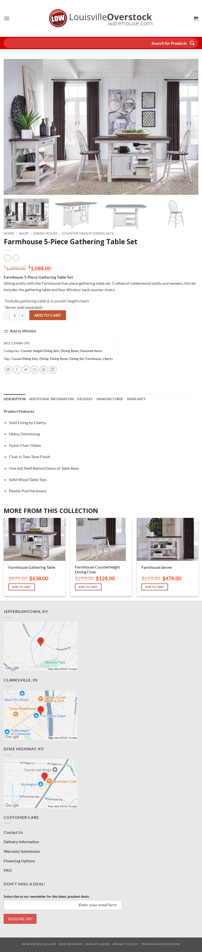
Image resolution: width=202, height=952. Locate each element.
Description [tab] (15, 399)
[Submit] (192, 43)
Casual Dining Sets (25, 359)
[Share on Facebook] (17, 370)
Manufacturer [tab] (110, 399)
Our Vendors (70, 944)
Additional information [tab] (51, 399)
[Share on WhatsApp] (8, 370)
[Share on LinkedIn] (53, 370)
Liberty (108, 359)
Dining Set (76, 359)
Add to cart (47, 315)
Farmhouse (93, 359)
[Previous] (13, 127)
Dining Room (45, 233)
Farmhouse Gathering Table (31, 567)
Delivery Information (21, 841)
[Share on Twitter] (26, 370)
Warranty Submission (22, 851)
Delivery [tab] (85, 399)
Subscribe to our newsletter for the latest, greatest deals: (47, 896)
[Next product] (7, 258)
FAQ (8, 870)
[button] (7, 18)
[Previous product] (16, 258)
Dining (44, 359)
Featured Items (91, 351)
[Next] (188, 127)
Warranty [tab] (136, 399)
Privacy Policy (125, 944)
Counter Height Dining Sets (87, 233)
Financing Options (19, 860)
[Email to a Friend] (35, 370)
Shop (23, 233)
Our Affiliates (97, 944)
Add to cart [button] (21, 586)
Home (9, 233)
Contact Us (13, 832)
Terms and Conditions (160, 944)
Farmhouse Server (156, 567)
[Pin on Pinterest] (44, 370)
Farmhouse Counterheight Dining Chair (97, 569)
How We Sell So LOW (39, 944)
